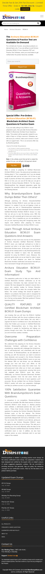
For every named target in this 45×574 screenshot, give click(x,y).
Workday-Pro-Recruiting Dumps (11, 495)
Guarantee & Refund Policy (10, 530)
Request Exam (22, 67)
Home (6, 29)
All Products (6, 524)
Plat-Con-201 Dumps (8, 502)
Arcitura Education (15, 29)
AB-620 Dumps (6, 489)
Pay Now (14, 165)
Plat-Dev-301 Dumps (8, 508)
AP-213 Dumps (6, 483)
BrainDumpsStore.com (35, 570)
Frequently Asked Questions (11, 527)
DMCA (3, 537)
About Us (4, 533)
